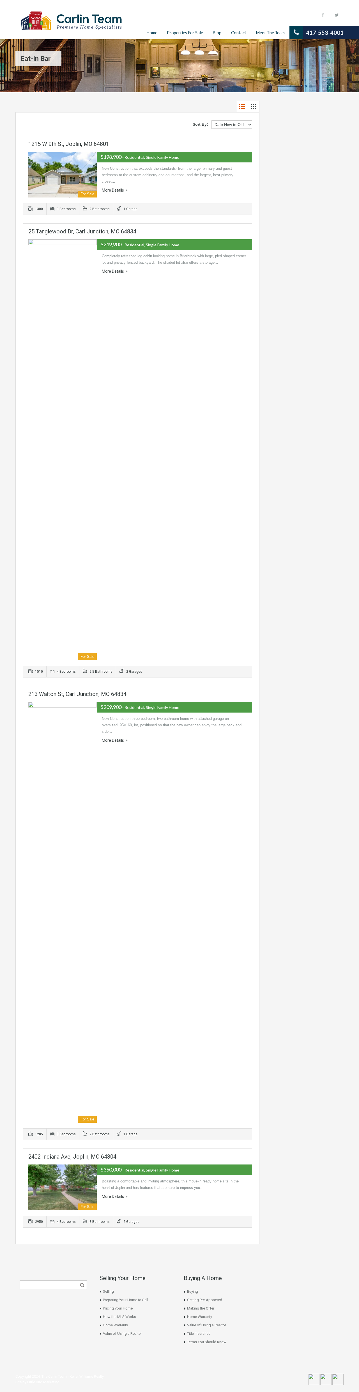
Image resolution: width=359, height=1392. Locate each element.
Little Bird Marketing (43, 1382)
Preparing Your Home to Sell (125, 1300)
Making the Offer (200, 1308)
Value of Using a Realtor (122, 1333)
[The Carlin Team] (71, 23)
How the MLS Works (119, 1317)
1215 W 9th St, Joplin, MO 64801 (68, 144)
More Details (113, 190)
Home (151, 32)
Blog (217, 32)
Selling (108, 1291)
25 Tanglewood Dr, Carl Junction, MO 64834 (82, 231)
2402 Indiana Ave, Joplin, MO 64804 (72, 1156)
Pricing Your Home (118, 1308)
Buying (192, 1291)
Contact (238, 32)
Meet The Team (270, 32)
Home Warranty (115, 1325)
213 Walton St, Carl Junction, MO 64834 (77, 694)
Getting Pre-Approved (204, 1300)
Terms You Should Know (206, 1342)
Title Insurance (198, 1333)
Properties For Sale (185, 32)
